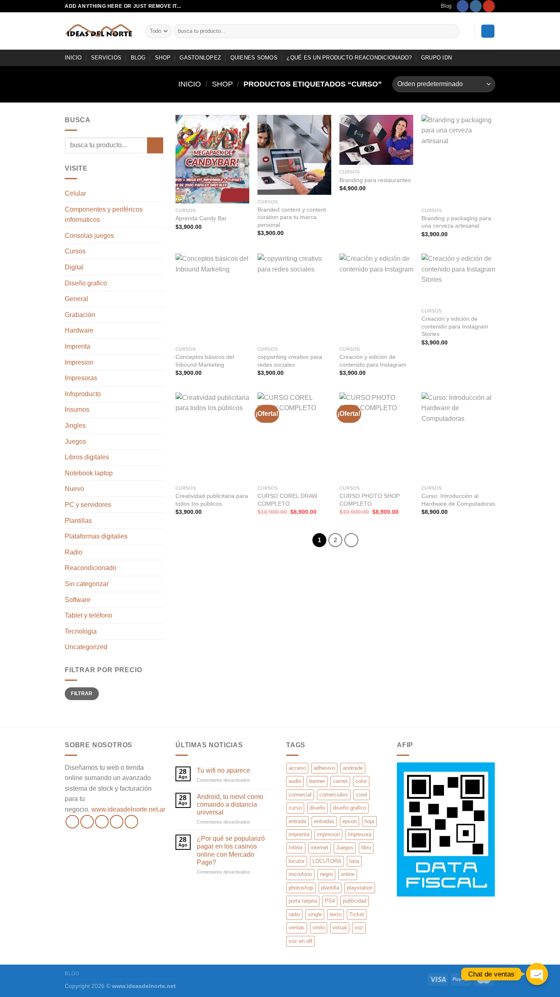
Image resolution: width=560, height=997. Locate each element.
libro (366, 847)
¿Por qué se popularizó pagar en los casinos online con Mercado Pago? (231, 850)
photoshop (301, 888)
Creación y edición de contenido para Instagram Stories (454, 326)
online (348, 874)
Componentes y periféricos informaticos (104, 215)
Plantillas (78, 520)
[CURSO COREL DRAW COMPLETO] (294, 436)
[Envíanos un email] (116, 821)
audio (295, 781)
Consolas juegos (89, 235)
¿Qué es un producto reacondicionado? (349, 58)
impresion (328, 834)
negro (326, 874)
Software (78, 599)
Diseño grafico (86, 283)
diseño (317, 808)
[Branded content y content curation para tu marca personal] (294, 155)
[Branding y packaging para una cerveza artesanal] (458, 159)
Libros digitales (87, 457)
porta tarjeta (303, 901)
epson (349, 821)
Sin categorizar (87, 583)
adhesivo (324, 768)
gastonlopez (200, 58)
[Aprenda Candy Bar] (212, 159)
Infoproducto (83, 393)
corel (361, 795)
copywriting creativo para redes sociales (289, 361)
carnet (340, 781)
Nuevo (74, 488)
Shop (163, 58)
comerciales (333, 795)
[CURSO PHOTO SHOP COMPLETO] (376, 436)
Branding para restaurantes (375, 180)
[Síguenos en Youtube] (489, 6)
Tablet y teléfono (88, 615)
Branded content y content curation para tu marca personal (291, 217)
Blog (446, 6)
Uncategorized (86, 646)
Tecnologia (81, 631)
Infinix (296, 847)
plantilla (330, 888)
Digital (74, 267)
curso (295, 808)
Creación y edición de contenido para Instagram (372, 361)
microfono (300, 874)
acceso (297, 768)
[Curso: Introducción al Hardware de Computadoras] (458, 436)
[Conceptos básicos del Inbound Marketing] (212, 297)
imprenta (299, 834)
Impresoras (81, 377)
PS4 (330, 901)
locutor (297, 861)
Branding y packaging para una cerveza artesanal (456, 222)
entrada (297, 821)
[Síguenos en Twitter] (102, 821)
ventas (297, 927)
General (76, 298)
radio (294, 914)
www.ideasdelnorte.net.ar (128, 809)
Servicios (106, 58)
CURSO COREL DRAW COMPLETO (287, 500)
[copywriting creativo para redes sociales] (294, 297)
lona (354, 861)
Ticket (356, 914)
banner (317, 781)
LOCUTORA (326, 861)
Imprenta (77, 346)
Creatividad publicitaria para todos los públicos (211, 500)
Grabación (80, 314)
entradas (324, 821)
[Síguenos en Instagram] (476, 6)
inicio (73, 58)
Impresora (359, 834)
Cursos (75, 251)
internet (319, 847)
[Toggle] (160, 536)
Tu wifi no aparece (223, 770)
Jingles (75, 425)
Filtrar (82, 693)
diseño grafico (349, 808)
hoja (369, 821)
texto (335, 914)
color (361, 781)
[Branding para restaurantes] (376, 140)
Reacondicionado (90, 567)
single (315, 914)
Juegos (75, 441)
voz (359, 927)
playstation (360, 888)
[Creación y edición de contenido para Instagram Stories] (458, 278)
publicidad (355, 901)
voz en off (300, 941)
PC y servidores (88, 504)
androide (353, 768)
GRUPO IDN (436, 58)
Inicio (189, 84)
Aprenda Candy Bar (201, 218)
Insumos (77, 409)
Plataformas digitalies (96, 536)
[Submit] (452, 31)
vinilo (318, 927)
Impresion (79, 362)
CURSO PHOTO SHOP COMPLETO (369, 500)
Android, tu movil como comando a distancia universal (230, 804)
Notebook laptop (89, 473)
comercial (300, 795)
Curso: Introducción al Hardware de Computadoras (458, 500)
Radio (73, 552)
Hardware (79, 330)
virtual (339, 927)
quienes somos (254, 58)
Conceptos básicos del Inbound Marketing (204, 361)
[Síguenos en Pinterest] (131, 821)
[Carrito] (487, 31)
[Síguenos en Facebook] (463, 6)
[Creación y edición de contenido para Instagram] (376, 297)
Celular (75, 193)
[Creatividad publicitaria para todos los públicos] (212, 436)
